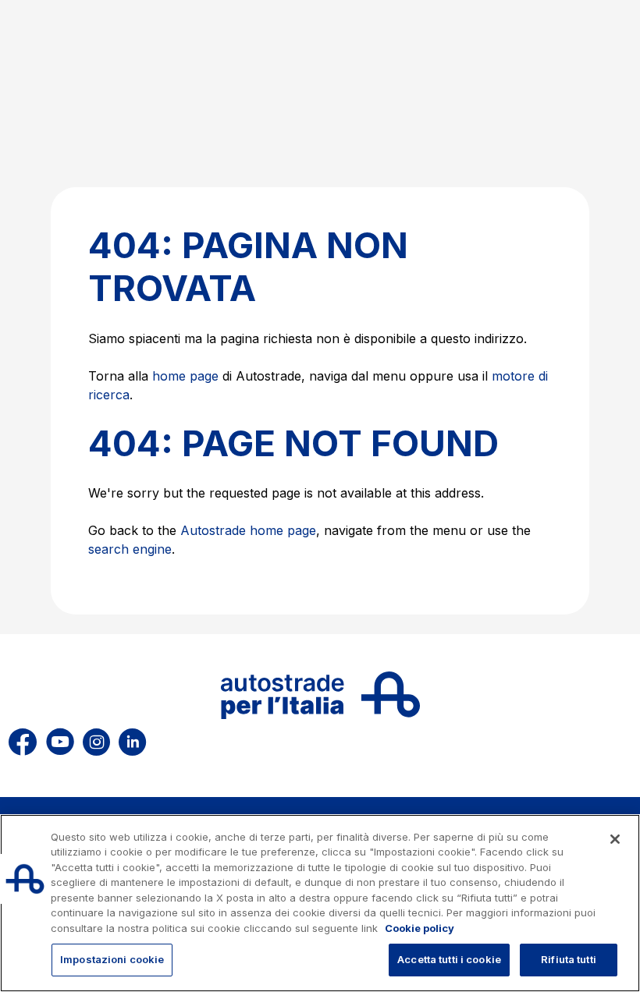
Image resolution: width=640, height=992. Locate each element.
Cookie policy (419, 928)
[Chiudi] (615, 839)
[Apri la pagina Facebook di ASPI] (23, 739)
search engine (130, 549)
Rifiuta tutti (568, 959)
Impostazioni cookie (112, 959)
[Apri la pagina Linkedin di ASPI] (132, 739)
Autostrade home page (248, 530)
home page (185, 376)
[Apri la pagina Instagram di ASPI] (96, 739)
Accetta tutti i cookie (449, 959)
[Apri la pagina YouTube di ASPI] (60, 739)
